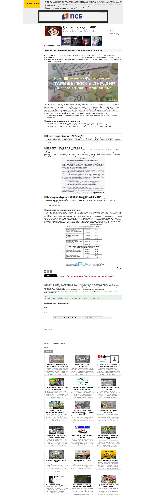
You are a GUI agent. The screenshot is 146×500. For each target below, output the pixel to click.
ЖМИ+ (50, 143)
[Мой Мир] (51, 271)
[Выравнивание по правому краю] (75, 317)
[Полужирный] (55, 317)
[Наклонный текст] (58, 317)
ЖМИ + (50, 131)
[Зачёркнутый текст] (65, 317)
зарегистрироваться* (58, 298)
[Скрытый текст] (91, 317)
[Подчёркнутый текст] (61, 317)
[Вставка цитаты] (94, 317)
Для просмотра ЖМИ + (54, 205)
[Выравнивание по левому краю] (69, 317)
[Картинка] (84, 317)
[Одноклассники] (48, 271)
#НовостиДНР (32, 3)
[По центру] (72, 317)
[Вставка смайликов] (79, 317)
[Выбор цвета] (87, 317)
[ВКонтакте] (45, 271)
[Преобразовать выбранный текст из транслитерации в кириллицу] (98, 317)
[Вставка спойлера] (101, 317)
